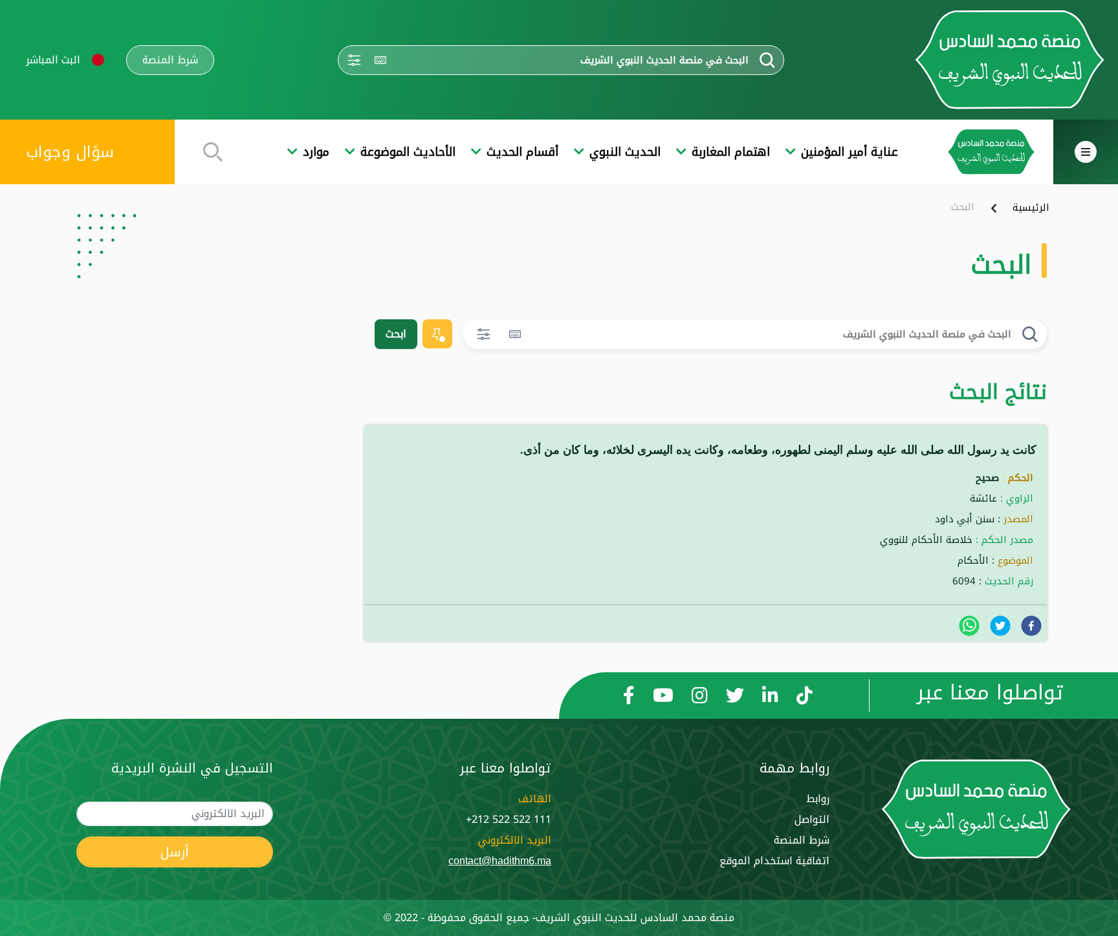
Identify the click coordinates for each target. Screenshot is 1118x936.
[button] (98, 60)
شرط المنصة (170, 60)
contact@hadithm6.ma (499, 861)
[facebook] (1031, 625)
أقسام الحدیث (522, 152)
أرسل (174, 852)
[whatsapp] (969, 625)
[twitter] (1000, 625)
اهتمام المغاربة (731, 152)
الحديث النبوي (625, 152)
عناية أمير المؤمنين (849, 152)
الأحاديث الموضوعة (407, 152)
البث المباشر (53, 60)
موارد (316, 152)
